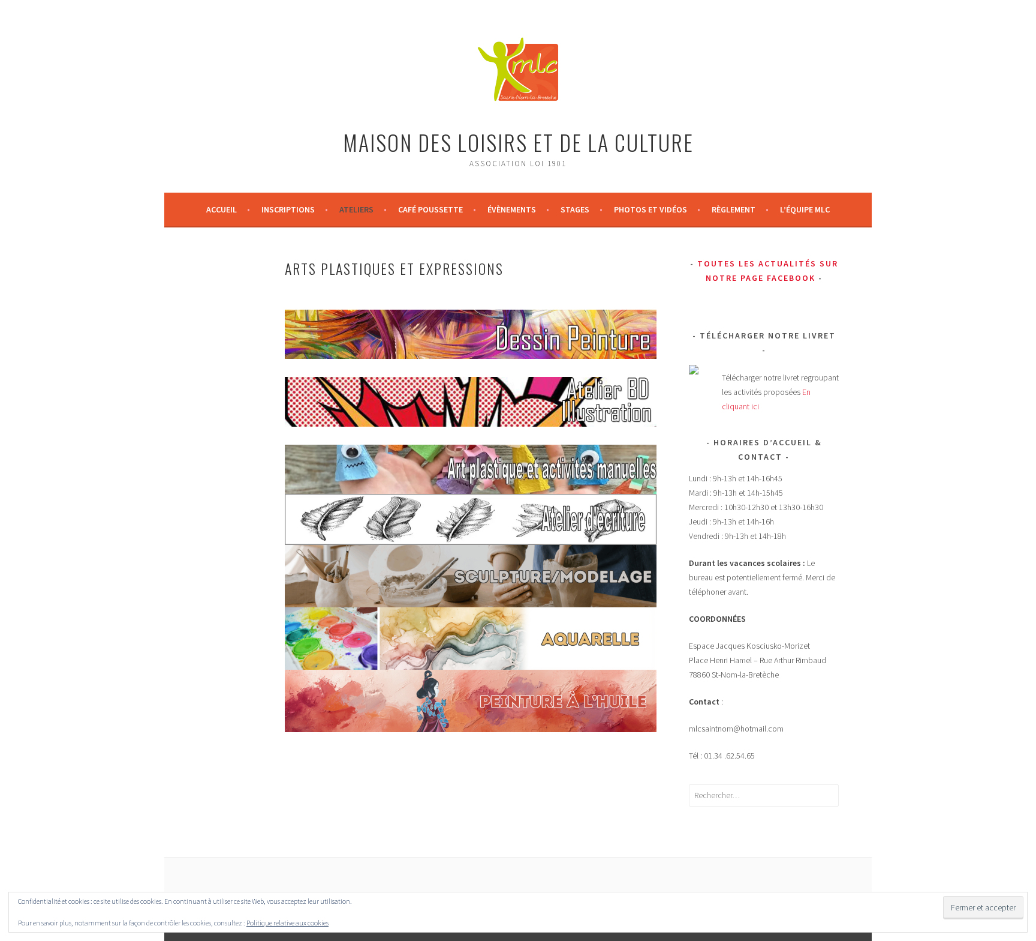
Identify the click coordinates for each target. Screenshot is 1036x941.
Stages (575, 209)
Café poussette (430, 209)
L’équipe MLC (805, 209)
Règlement (733, 209)
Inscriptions (288, 209)
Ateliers (356, 209)
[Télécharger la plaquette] (693, 371)
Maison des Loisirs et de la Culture (518, 142)
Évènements (511, 209)
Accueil (221, 209)
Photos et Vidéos (650, 209)
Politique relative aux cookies (287, 922)
